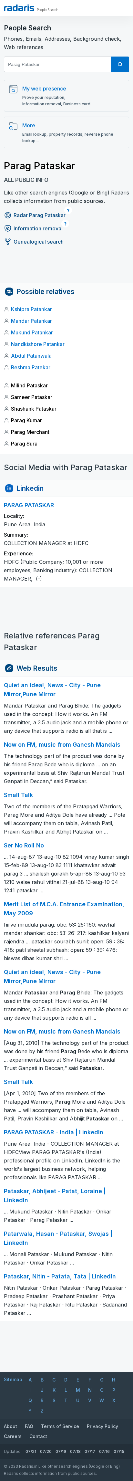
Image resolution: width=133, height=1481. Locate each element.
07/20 (46, 1451)
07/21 (31, 1451)
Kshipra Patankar (31, 309)
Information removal (38, 228)
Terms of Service (60, 1426)
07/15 (119, 1451)
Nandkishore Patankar (38, 344)
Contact (38, 1436)
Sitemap (13, 1379)
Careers (13, 1436)
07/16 (104, 1451)
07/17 (90, 1451)
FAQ (29, 1426)
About (10, 1426)
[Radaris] (19, 8)
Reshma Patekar (30, 367)
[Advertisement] (66, 268)
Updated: (13, 1451)
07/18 (75, 1451)
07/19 (61, 1451)
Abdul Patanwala (31, 355)
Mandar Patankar (31, 321)
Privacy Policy (102, 1426)
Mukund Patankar (32, 332)
